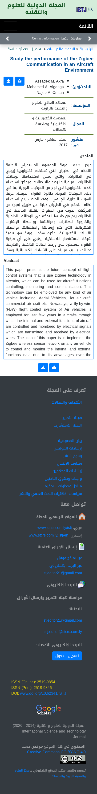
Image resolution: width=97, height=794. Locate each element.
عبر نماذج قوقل (69, 558)
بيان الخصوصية (70, 440)
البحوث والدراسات (61, 49)
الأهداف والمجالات (67, 402)
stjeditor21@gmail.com (63, 620)
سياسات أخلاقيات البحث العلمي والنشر (51, 493)
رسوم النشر (72, 455)
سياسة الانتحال (69, 463)
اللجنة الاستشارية (67, 425)
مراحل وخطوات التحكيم (63, 486)
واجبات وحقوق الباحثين (63, 478)
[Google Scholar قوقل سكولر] (48, 710)
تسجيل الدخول (67, 655)
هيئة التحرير (72, 417)
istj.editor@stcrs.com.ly (63, 631)
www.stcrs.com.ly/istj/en (48, 535)
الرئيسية (86, 49)
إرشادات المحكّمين (67, 471)
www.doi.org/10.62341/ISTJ (43, 693)
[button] (89, 38)
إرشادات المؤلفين (68, 448)
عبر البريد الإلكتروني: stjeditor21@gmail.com (63, 569)
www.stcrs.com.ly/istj (54, 527)
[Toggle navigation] (10, 26)
